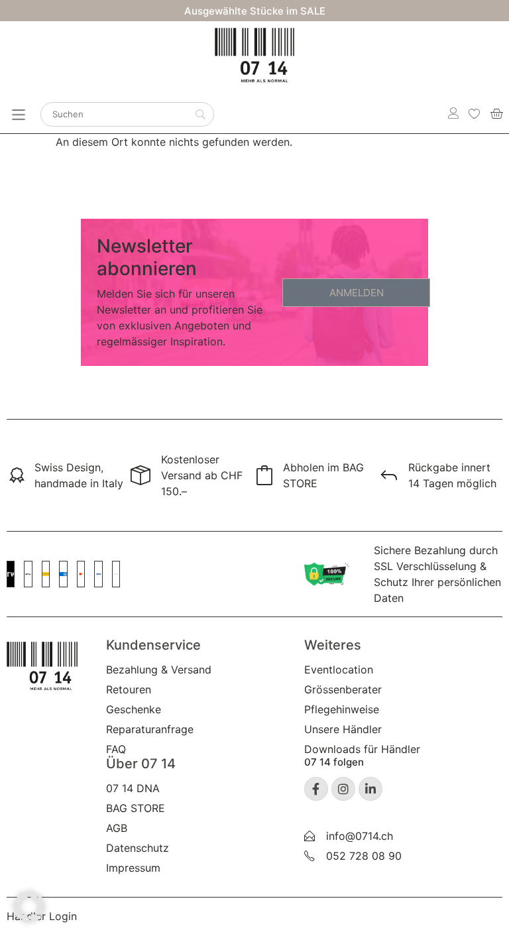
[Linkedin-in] (370, 789)
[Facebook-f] (316, 789)
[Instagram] (343, 789)
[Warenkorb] (496, 113)
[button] (29, 907)
